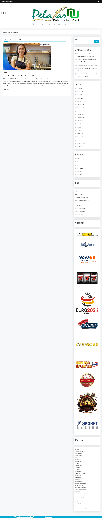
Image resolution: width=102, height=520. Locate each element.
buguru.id (77, 467)
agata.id (77, 459)
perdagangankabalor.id (80, 487)
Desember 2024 (81, 107)
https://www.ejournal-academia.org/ (84, 203)
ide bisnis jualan (45, 78)
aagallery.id (78, 471)
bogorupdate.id (79, 485)
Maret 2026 (80, 91)
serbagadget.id (78, 461)
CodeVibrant (48, 516)
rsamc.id (77, 495)
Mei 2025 (80, 95)
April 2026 (80, 88)
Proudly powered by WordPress (25, 516)
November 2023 (81, 146)
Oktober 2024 (81, 114)
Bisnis (44, 25)
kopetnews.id (78, 453)
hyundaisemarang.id (80, 473)
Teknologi (52, 25)
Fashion (79, 161)
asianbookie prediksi (80, 211)
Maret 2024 (80, 133)
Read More (6, 89)
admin (18, 78)
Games (67, 25)
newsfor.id (77, 469)
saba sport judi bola (80, 192)
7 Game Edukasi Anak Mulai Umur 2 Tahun (87, 65)
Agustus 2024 (81, 120)
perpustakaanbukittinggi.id (81, 508)
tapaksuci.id (78, 475)
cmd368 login (78, 194)
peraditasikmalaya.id (80, 451)
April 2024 (80, 130)
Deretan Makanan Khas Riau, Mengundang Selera (88, 69)
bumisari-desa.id (79, 502)
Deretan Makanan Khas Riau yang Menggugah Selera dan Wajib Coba (86, 55)
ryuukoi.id (77, 463)
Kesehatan (36, 25)
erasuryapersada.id (80, 493)
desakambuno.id (79, 500)
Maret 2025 (80, 98)
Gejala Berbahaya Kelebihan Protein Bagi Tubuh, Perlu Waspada (87, 75)
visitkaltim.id (78, 504)
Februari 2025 (81, 101)
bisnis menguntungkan (34, 78)
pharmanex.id (78, 506)
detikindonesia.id (79, 481)
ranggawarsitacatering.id (81, 497)
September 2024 (81, 117)
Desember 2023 (81, 143)
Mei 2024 (80, 127)
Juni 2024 (80, 124)
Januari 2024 (81, 140)
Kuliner (60, 25)
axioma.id (77, 491)
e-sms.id (77, 457)
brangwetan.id (78, 465)
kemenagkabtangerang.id (81, 489)
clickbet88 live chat (80, 205)
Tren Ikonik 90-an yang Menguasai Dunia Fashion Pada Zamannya (87, 60)
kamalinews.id (78, 477)
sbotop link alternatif (80, 208)
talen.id (77, 449)
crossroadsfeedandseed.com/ (82, 200)
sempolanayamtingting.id (81, 483)
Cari (76, 39)
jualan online (52, 78)
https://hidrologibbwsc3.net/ (82, 197)
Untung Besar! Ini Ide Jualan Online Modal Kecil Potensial (21, 76)
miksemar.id (78, 479)
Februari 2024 (81, 136)
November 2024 (81, 111)
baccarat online (79, 214)
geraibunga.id (78, 455)
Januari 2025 (81, 104)
